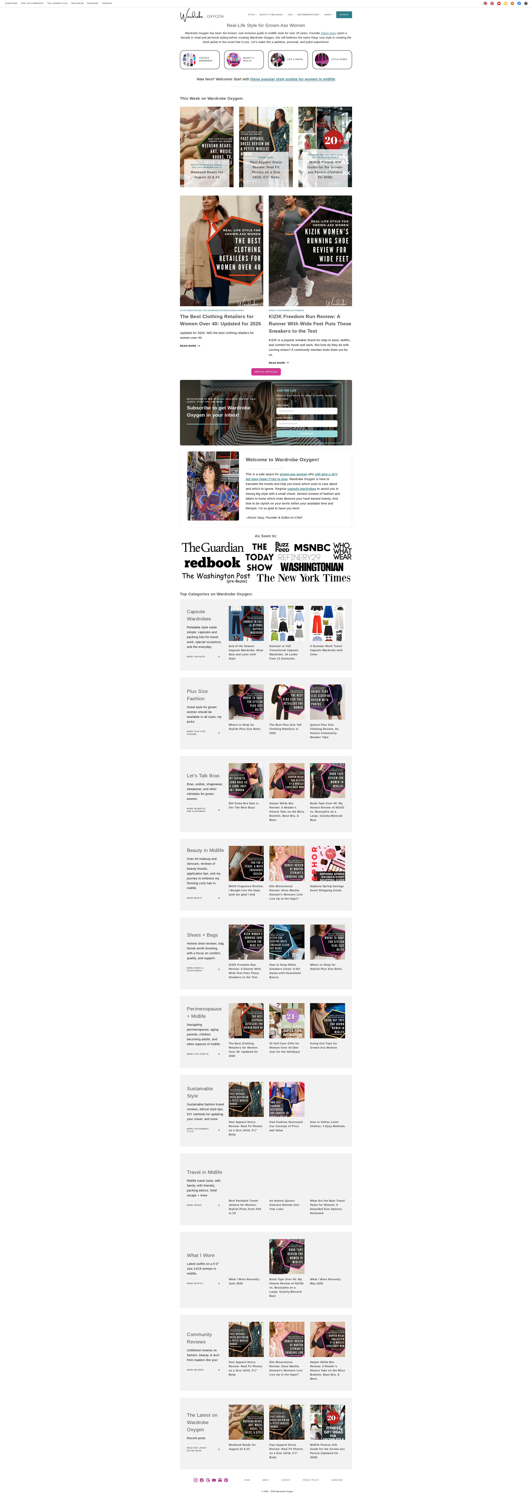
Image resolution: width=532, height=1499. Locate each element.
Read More (189, 345)
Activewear (298, 310)
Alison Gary (328, 33)
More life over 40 (198, 1054)
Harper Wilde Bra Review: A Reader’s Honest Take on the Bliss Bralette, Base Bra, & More (286, 811)
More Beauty (195, 898)
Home (247, 1480)
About (266, 1480)
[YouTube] (499, 3)
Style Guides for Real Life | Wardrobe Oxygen (203, 310)
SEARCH (344, 15)
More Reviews (195, 1370)
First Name (282, 405)
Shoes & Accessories (279, 310)
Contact (286, 1480)
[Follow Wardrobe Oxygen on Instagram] (196, 1480)
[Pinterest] (492, 3)
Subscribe (11, 3)
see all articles (266, 372)
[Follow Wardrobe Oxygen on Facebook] (202, 1480)
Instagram (77, 3)
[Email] (505, 3)
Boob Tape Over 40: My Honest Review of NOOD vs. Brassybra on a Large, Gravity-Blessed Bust (327, 811)
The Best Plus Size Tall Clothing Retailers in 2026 (285, 729)
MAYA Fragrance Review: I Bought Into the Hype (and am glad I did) (246, 890)
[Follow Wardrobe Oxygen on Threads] (208, 1480)
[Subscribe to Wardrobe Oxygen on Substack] (220, 1480)
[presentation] (207, 147)
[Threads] (526, 3)
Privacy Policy (311, 1480)
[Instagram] (485, 3)
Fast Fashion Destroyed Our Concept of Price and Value (286, 1126)
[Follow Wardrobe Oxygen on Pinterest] (226, 1480)
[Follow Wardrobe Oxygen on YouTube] (214, 1480)
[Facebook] (519, 3)
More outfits (195, 1283)
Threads (107, 3)
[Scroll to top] (526, 1489)
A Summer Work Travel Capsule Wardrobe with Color (326, 650)
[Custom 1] (512, 3)
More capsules (196, 657)
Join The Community (32, 3)
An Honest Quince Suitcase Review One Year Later (284, 1205)
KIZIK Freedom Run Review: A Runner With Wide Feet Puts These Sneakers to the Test (310, 324)
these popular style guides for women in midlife (292, 79)
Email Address (285, 418)
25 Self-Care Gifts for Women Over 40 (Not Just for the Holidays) (284, 1047)
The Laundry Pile (57, 3)
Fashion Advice (266, 158)
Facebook (93, 3)
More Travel (194, 1205)
